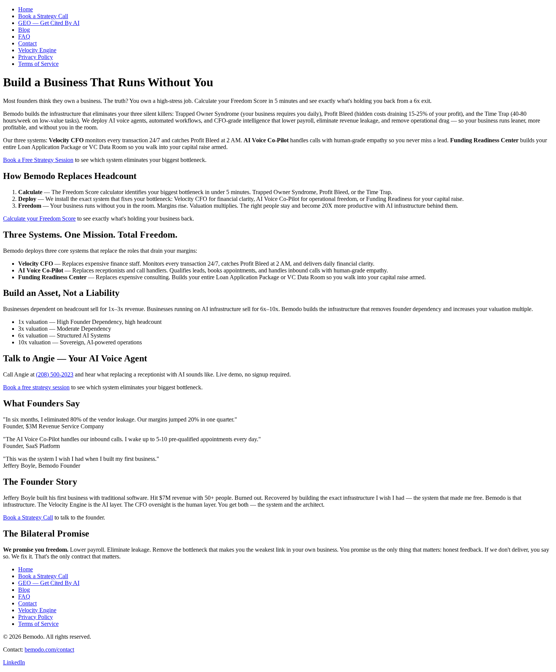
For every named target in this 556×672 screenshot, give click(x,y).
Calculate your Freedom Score (39, 218)
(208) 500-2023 (54, 374)
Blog (24, 29)
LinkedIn (14, 662)
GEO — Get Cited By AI (48, 23)
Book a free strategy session (36, 387)
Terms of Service (38, 64)
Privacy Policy (35, 57)
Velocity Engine (37, 50)
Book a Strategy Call (43, 16)
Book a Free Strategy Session (38, 160)
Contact (27, 43)
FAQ (24, 36)
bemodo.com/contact (49, 649)
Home (25, 9)
